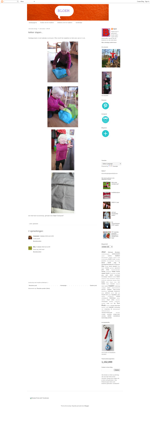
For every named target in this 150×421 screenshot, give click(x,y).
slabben (103, 299)
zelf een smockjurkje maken (114, 214)
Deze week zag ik (111, 262)
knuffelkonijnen (115, 192)
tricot (116, 305)
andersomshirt (116, 254)
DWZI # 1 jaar (115, 202)
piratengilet (110, 291)
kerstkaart (117, 275)
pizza (103, 293)
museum (118, 283)
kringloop (118, 278)
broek (113, 259)
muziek (106, 286)
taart (111, 303)
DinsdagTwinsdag (107, 264)
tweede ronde (105, 307)
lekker (118, 280)
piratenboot (104, 291)
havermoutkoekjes (115, 269)
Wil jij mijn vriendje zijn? (115, 183)
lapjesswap (109, 280)
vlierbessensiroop (106, 310)
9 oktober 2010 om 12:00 (43, 247)
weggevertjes (116, 314)
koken (118, 276)
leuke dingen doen (111, 282)
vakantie (111, 307)
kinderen (110, 276)
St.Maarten (117, 301)
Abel (104, 252)
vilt (111, 309)
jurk (107, 275)
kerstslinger (104, 276)
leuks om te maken (47, 22)
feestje (106, 266)
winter (109, 316)
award (103, 255)
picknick (104, 289)
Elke (103, 266)
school (118, 296)
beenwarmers (105, 257)
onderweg (117, 286)
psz (119, 293)
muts (103, 286)
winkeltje (79, 22)
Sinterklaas (112, 298)
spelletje (111, 301)
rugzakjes (114, 294)
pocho (112, 293)
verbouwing (117, 307)
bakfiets (110, 255)
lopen (107, 283)
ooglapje (104, 287)
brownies (104, 260)
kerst (111, 275)
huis (117, 273)
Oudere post (93, 285)
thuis (104, 305)
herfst (103, 271)
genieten (112, 268)
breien (110, 259)
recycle (104, 294)
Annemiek (36, 236)
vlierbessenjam (116, 309)
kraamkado (112, 278)
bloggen (111, 257)
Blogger (87, 406)
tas (115, 303)
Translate (115, 166)
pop (116, 293)
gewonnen (35, 223)
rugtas (109, 294)
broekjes (118, 259)
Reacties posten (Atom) (43, 288)
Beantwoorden (37, 241)
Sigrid (115, 29)
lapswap (115, 280)
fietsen (110, 266)
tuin (119, 305)
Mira (34, 247)
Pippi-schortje (116, 289)
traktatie (112, 305)
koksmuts (104, 278)
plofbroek (107, 293)
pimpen (109, 289)
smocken (118, 299)
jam (119, 273)
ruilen (118, 294)
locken (103, 284)
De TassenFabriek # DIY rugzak (115, 223)
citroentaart (117, 260)
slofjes (112, 299)
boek (119, 257)
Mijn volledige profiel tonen (109, 42)
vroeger (103, 314)
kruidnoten (104, 280)
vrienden (118, 312)
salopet (103, 296)
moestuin (112, 283)
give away (105, 269)
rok (107, 294)
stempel (103, 303)
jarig (103, 275)
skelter (118, 298)
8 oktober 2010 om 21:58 (47, 236)
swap (108, 303)
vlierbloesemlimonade (107, 312)
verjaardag (107, 309)
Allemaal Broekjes (114, 252)
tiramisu (108, 305)
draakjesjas (117, 264)
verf (102, 309)
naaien (111, 286)
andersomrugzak (105, 254)
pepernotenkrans (116, 287)
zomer (110, 318)
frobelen (107, 268)
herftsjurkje (108, 271)
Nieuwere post (33, 285)
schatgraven (111, 296)
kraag (108, 278)
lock (119, 282)
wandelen (109, 314)
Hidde (114, 271)
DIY (113, 264)
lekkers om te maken (64, 22)
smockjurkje (105, 301)
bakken (117, 255)
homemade (112, 273)
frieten (103, 268)
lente (103, 282)
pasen (108, 287)
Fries (119, 266)
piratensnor (117, 291)
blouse (115, 257)
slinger (108, 299)
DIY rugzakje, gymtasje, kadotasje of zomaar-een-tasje (115, 235)
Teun (118, 303)
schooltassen (105, 298)
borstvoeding (105, 259)
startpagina (33, 22)
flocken (115, 266)
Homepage (63, 285)
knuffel (114, 276)
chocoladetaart (110, 260)
